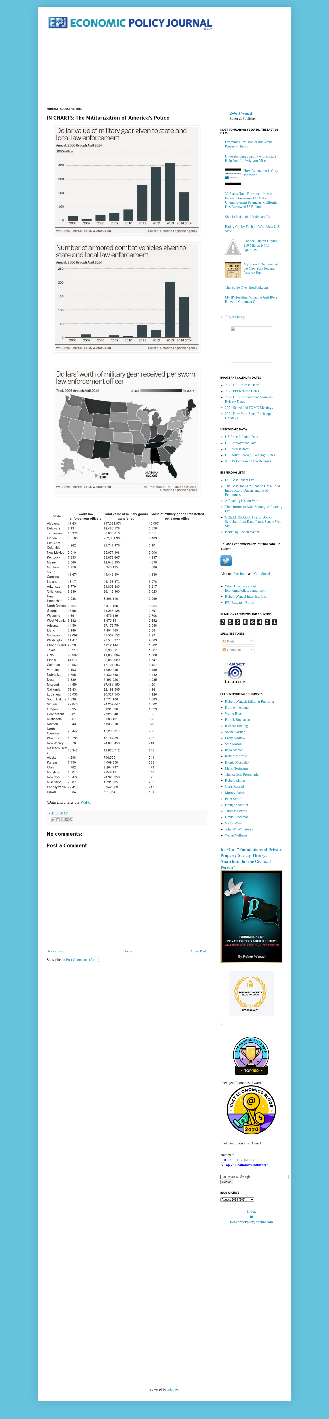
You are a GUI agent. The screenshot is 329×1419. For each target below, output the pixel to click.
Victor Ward (233, 823)
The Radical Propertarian (242, 774)
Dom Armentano (237, 707)
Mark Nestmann (236, 768)
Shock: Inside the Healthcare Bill (248, 217)
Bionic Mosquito (237, 762)
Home (127, 951)
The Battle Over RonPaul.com (246, 287)
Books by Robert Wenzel (243, 532)
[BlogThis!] (58, 819)
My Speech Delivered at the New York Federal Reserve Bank (261, 268)
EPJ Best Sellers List (239, 480)
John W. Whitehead (239, 829)
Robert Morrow (236, 756)
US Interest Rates (237, 449)
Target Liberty (235, 317)
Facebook (240, 574)
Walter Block (234, 713)
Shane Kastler (235, 732)
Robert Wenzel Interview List (246, 596)
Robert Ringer (235, 780)
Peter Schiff (233, 799)
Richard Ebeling (236, 726)
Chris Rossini (234, 786)
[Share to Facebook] (66, 819)
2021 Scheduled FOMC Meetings (249, 408)
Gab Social (262, 574)
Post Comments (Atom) (82, 960)
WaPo (85, 802)
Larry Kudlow (235, 738)
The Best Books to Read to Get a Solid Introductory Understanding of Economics (252, 490)
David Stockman (237, 817)
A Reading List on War (241, 501)
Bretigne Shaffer (236, 805)
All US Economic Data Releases (248, 461)
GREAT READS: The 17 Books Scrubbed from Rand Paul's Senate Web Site (253, 521)
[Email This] (53, 819)
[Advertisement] (164, 69)
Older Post (198, 951)
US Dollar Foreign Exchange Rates (250, 455)
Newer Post (56, 951)
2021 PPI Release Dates (242, 391)
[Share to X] (62, 819)
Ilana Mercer (234, 750)
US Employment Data (240, 443)
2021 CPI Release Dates (242, 385)
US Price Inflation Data (241, 437)
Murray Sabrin (235, 793)
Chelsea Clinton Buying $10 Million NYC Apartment (261, 245)
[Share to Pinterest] (70, 819)
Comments (234, 650)
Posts (230, 641)
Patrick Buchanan (237, 719)
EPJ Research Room (239, 602)
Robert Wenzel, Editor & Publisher (249, 701)
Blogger (173, 1389)
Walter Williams (236, 835)
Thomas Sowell (236, 811)
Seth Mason (233, 744)
